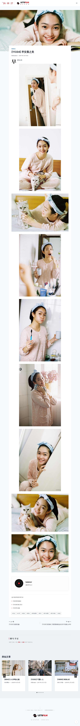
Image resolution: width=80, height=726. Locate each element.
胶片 (40, 613)
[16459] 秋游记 (17, 601)
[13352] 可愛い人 (37, 679)
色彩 (59, 613)
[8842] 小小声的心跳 (12, 679)
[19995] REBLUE (63, 679)
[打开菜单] (76, 3)
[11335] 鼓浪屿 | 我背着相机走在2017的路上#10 (56, 623)
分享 (18, 613)
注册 (23, 642)
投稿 (23, 613)
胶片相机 (53, 613)
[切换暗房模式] (76, 722)
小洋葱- (62, 682)
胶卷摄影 (34, 613)
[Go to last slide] (4, 676)
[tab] (36, 692)
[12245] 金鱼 (16, 608)
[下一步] (75, 676)
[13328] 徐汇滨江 (17, 604)
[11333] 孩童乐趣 (14, 623)
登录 (19, 642)
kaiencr (16, 55)
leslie (34, 682)
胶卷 (28, 613)
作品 (13, 613)
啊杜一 (8, 682)
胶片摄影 (46, 613)
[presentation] (13, 668)
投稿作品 (13, 48)
